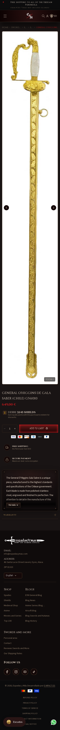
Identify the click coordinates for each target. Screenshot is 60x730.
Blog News (30, 600)
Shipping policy (30, 713)
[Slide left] (6, 207)
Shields (7, 600)
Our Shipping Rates (13, 653)
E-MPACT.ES (49, 685)
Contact (7, 643)
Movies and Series (12, 615)
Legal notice (29, 724)
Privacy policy (30, 703)
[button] (43, 16)
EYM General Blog (33, 595)
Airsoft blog (30, 610)
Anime (7, 610)
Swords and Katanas (16, 27)
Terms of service (30, 708)
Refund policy (30, 697)
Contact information (30, 718)
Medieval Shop (11, 605)
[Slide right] (53, 207)
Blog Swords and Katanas (37, 615)
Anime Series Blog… (35, 605)
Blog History (31, 621)
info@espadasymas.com (16, 553)
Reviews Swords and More (16, 648)
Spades (25, 27)
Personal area (10, 638)
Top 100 (8, 621)
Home (5, 27)
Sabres (31, 27)
